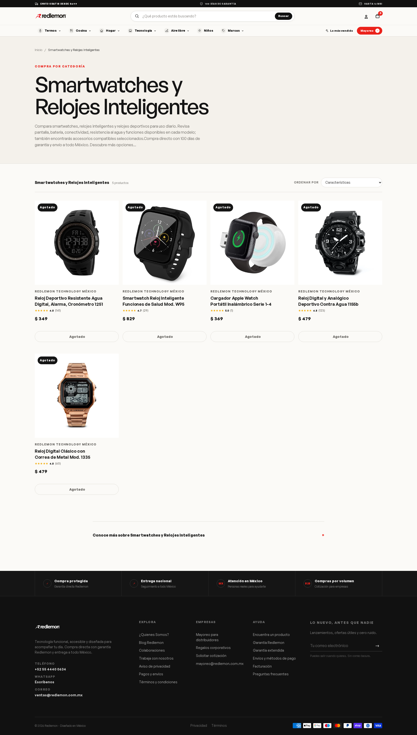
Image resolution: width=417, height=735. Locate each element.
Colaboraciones (152, 650)
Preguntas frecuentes (271, 674)
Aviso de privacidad (154, 666)
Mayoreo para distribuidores (207, 637)
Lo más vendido (341, 30)
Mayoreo (367, 30)
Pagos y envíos (151, 674)
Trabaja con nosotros (156, 658)
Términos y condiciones (158, 682)
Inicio (38, 50)
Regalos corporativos (213, 648)
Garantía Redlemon (268, 642)
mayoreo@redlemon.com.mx (218, 664)
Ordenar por (306, 182)
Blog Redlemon (151, 642)
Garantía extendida (268, 650)
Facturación (262, 666)
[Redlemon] (51, 16)
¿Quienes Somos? (154, 635)
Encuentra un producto (271, 635)
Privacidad (198, 725)
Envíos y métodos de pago (274, 658)
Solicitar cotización (211, 656)
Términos (219, 725)
